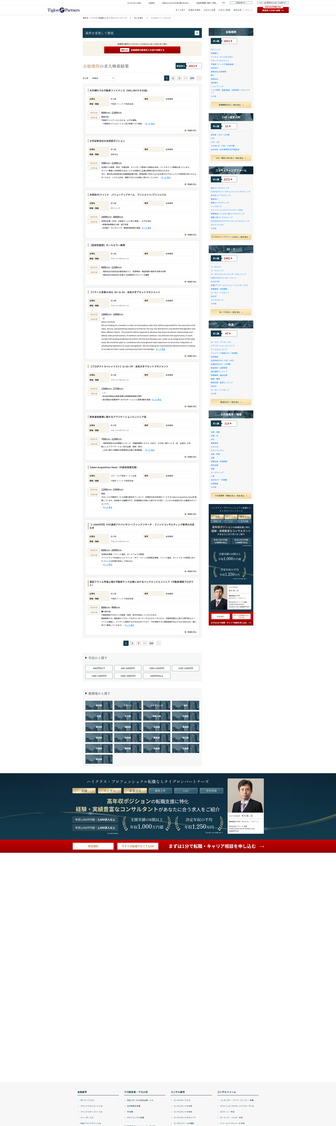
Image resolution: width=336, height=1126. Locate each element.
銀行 (212, 75)
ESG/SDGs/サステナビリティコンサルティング (230, 221)
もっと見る (150, 123)
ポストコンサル (217, 224)
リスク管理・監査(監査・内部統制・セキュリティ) (230, 91)
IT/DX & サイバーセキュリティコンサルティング (230, 191)
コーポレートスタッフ (220, 292)
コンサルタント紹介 (134, 3)
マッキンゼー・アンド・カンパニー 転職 (237, 1100)
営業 (212, 457)
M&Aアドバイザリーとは (90, 1123)
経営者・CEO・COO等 (220, 134)
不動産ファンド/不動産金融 (222, 64)
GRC (213, 439)
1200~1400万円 (185, 668)
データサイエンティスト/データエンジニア (228, 274)
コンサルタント (217, 300)
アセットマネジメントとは (91, 1106)
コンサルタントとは (181, 1100)
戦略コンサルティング (220, 202)
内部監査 (214, 483)
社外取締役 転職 (133, 1106)
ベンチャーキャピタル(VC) (222, 57)
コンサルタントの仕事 (182, 1106)
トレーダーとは (86, 1117)
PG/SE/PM (215, 281)
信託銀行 (214, 82)
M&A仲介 (214, 68)
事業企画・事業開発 (219, 461)
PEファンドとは (87, 1100)
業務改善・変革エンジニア (222, 382)
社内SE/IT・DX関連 (219, 479)
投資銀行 (214, 53)
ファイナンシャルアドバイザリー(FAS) (227, 210)
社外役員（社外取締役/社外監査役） (226, 149)
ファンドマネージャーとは (91, 1111)
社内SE (214, 296)
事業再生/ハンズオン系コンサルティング (227, 213)
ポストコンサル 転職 (135, 1117)
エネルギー (215, 446)
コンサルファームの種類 (183, 1123)
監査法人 (214, 199)
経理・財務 (215, 454)
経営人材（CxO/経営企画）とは (140, 1100)
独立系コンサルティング (221, 195)
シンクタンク (216, 206)
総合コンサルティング (220, 188)
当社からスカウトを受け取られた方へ (175, 3)
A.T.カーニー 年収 (227, 1111)
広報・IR (214, 435)
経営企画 (214, 465)
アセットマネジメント (220, 60)
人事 (212, 476)
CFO (212, 138)
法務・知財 (215, 432)
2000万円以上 (156, 675)
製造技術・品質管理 (219, 367)
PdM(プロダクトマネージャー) (223, 278)
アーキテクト (216, 266)
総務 (212, 468)
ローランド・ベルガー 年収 (231, 1117)
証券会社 (214, 79)
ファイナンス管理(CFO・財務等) (224, 353)
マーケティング (217, 270)
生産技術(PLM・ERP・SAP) (222, 360)
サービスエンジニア (219, 349)
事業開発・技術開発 (219, 289)
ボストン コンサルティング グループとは (237, 1106)
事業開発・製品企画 (219, 375)
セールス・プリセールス (221, 342)
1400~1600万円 (99, 675)
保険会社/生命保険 (218, 71)
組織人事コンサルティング (222, 217)
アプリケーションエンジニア (223, 345)
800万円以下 (99, 668)
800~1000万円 (128, 668)
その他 (213, 96)
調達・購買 (215, 378)
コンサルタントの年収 (182, 1111)
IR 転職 (130, 1111)
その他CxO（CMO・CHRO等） (223, 145)
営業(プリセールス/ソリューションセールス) (229, 285)
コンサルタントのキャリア (184, 1117)
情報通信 (214, 443)
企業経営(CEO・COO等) (221, 364)
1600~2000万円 (127, 675)
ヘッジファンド (217, 86)
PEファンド (215, 49)
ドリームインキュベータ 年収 (232, 1123)
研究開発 (214, 356)
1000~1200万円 (156, 668)
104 (192, 78)
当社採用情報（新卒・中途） (206, 3)
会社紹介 (152, 3)
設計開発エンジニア (219, 371)
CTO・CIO (215, 142)
